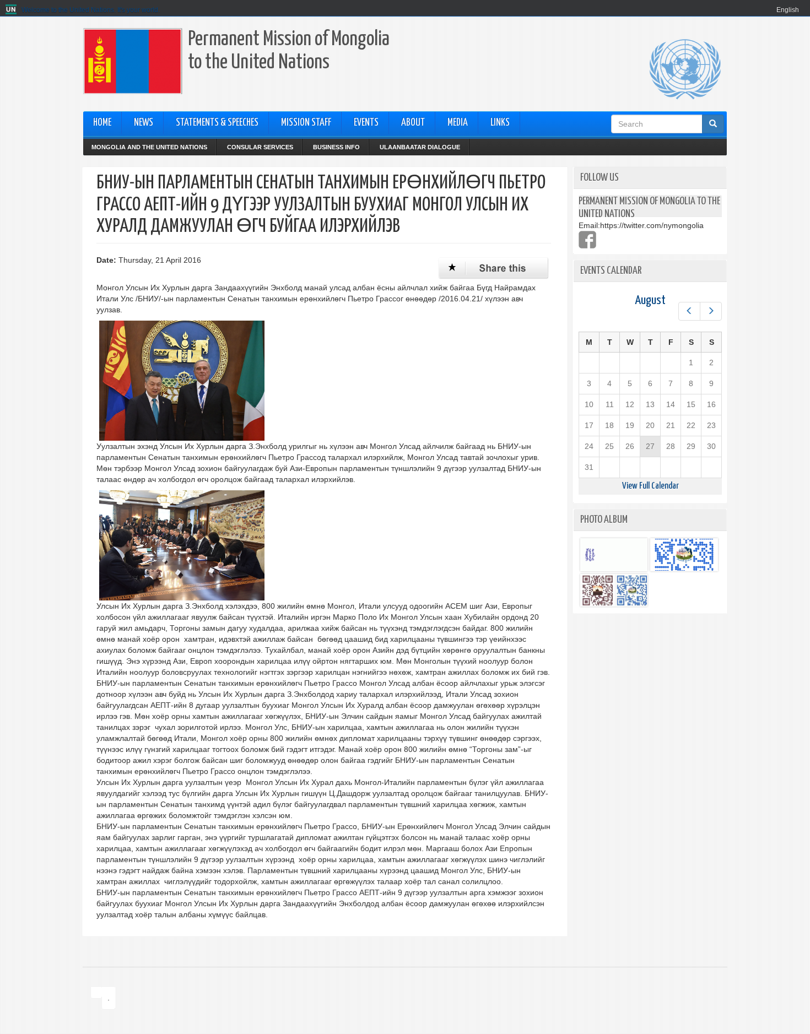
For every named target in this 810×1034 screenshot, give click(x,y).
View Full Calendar (650, 486)
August (650, 300)
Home (102, 123)
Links (500, 123)
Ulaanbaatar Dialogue (420, 147)
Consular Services (260, 147)
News (143, 123)
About (413, 123)
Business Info (336, 147)
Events (366, 123)
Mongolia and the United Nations (149, 147)
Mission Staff (306, 123)
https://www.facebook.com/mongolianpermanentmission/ (587, 239)
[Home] (12, 10)
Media (457, 123)
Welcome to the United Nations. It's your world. (90, 10)
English (787, 10)
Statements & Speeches (217, 123)
